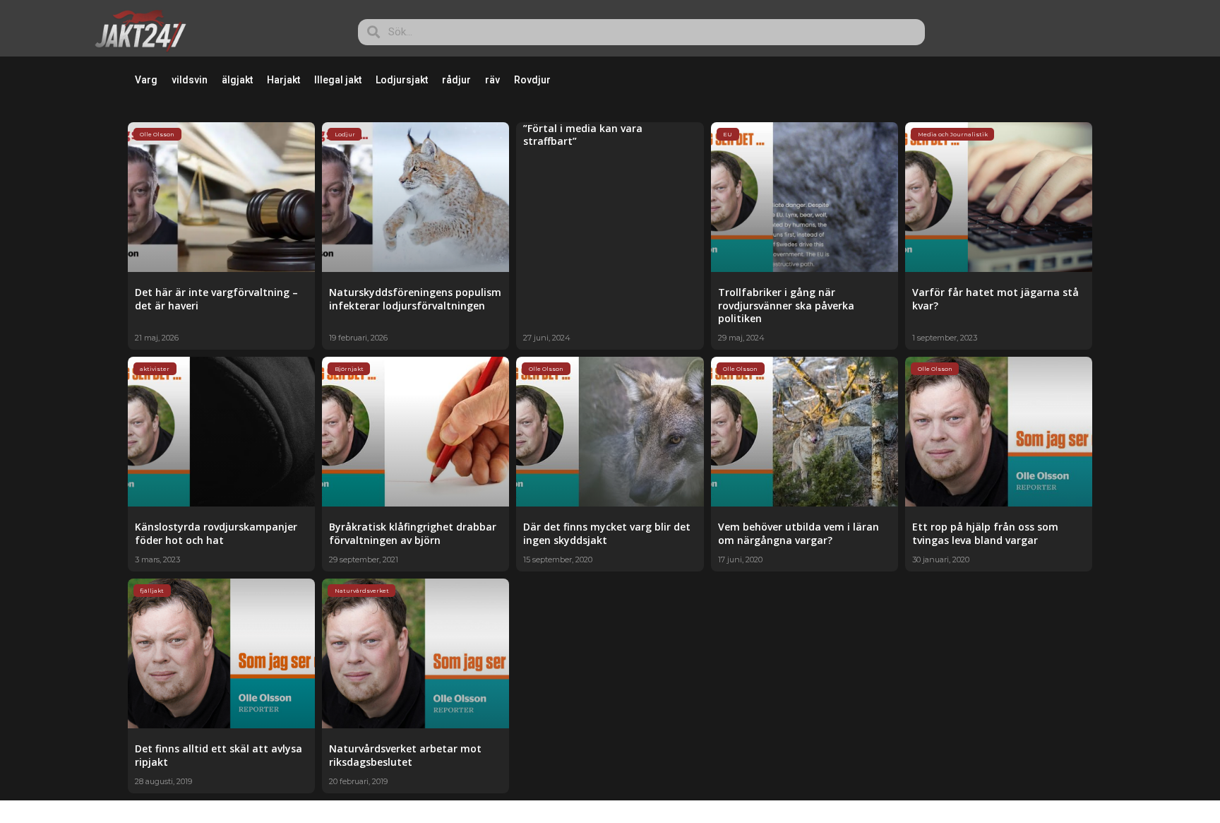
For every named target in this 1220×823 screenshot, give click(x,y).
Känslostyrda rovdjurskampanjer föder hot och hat (216, 533)
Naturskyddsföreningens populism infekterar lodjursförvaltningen (415, 298)
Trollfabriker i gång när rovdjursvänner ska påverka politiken (786, 304)
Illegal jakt (337, 79)
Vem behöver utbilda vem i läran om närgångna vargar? (798, 533)
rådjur (456, 79)
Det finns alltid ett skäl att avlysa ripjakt (218, 755)
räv (492, 79)
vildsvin (190, 79)
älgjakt (237, 79)
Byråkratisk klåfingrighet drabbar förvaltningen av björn (412, 533)
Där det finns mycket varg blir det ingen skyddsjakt (606, 533)
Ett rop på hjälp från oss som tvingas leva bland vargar (985, 533)
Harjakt (283, 79)
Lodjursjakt (402, 79)
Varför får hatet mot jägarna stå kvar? (995, 298)
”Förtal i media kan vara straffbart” (582, 135)
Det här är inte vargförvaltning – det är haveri (216, 298)
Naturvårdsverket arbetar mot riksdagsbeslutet (405, 755)
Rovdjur (532, 79)
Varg (146, 79)
